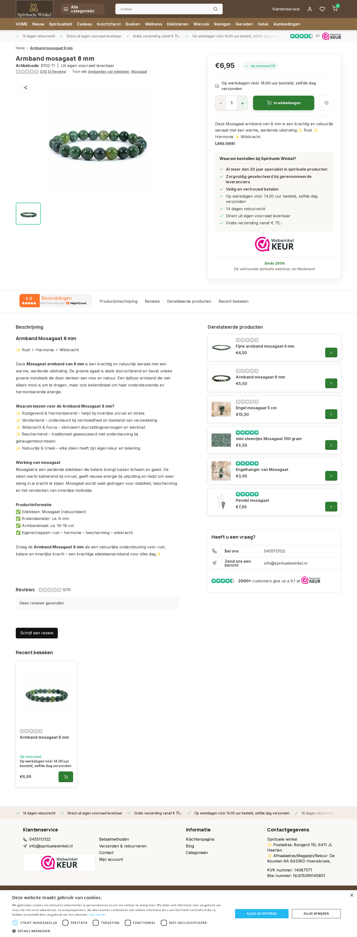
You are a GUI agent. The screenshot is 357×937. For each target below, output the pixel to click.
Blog (190, 846)
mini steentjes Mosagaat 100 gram (269, 438)
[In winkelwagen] (66, 776)
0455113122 (274, 551)
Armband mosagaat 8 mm (51, 48)
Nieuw (38, 24)
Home (20, 48)
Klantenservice (286, 9)
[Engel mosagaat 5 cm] (221, 409)
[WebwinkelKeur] (274, 244)
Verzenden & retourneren (122, 846)
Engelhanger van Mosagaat (262, 469)
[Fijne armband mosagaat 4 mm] (221, 347)
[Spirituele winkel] (34, 9)
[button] (119, 931)
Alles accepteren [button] (262, 914)
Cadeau (84, 24)
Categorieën (197, 852)
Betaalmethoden (114, 839)
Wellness (153, 24)
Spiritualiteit (60, 24)
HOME (21, 24)
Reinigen (222, 24)
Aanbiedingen (286, 24)
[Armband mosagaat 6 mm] (221, 378)
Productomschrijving (118, 301)
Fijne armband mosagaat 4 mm (265, 346)
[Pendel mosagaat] (221, 501)
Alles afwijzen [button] (316, 914)
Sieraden (244, 24)
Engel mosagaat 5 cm (256, 407)
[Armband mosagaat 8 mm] (46, 692)
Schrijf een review (36, 632)
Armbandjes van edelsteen (109, 72)
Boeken (133, 24)
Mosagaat (139, 72)
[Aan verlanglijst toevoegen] (69, 668)
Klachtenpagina (200, 839)
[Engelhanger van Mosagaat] (221, 471)
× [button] (351, 895)
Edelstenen (177, 24)
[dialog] (178, 913)
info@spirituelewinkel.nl (285, 563)
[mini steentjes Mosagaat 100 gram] (221, 440)
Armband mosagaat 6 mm (260, 377)
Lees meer (225, 143)
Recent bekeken (233, 301)
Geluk (263, 24)
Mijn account (111, 859)
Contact (106, 852)
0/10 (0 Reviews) (53, 72)
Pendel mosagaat (252, 500)
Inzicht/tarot (109, 24)
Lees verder (97, 914)
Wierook (201, 24)
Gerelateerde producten (189, 301)
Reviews (152, 301)
